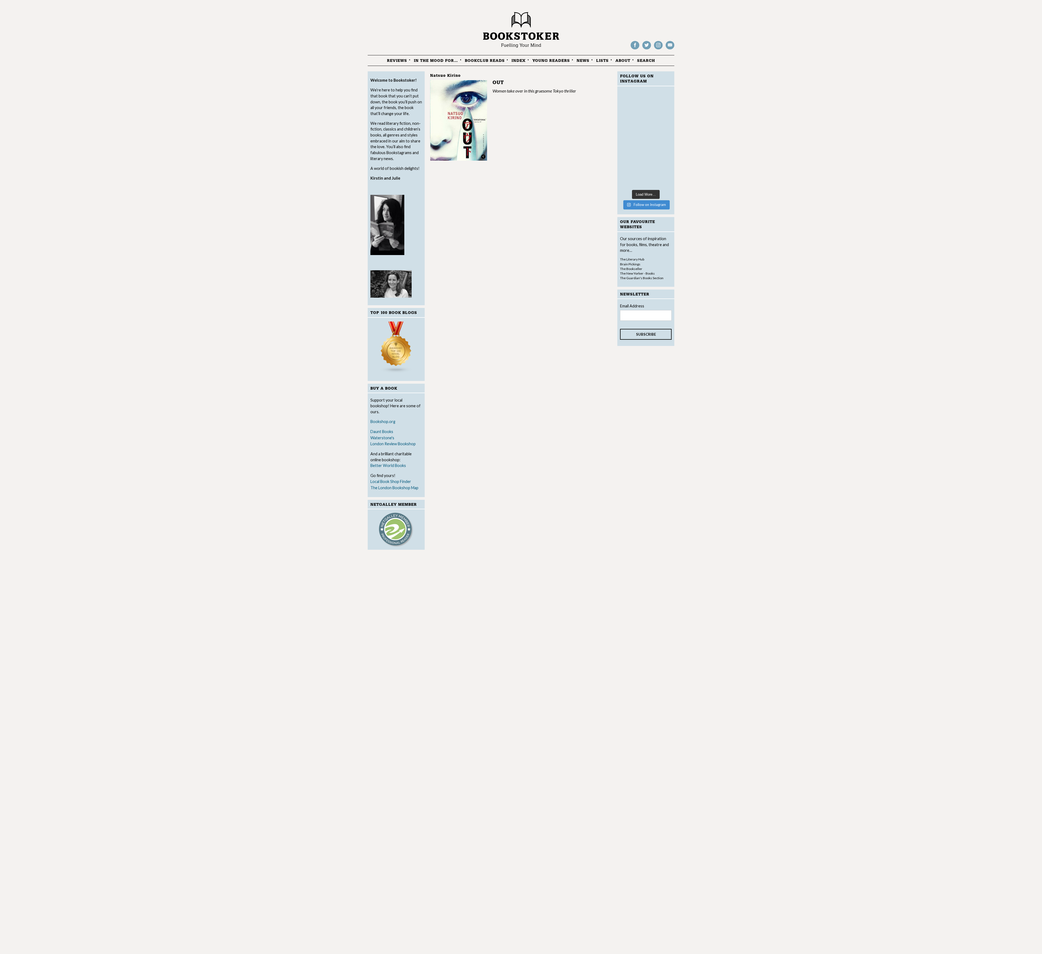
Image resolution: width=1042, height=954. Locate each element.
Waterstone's (382, 437)
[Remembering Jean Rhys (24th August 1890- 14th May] (646, 170)
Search (646, 61)
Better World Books (388, 465)
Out (498, 82)
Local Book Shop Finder (390, 481)
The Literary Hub (632, 259)
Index (519, 61)
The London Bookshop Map (394, 487)
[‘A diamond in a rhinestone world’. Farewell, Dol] (646, 107)
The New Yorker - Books (637, 273)
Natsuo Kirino (445, 76)
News (583, 61)
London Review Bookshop (393, 443)
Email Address (632, 306)
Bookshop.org (382, 421)
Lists (602, 61)
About (622, 61)
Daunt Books (381, 431)
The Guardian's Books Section (641, 278)
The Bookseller (631, 269)
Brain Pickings (630, 264)
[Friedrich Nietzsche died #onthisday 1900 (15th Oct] (646, 138)
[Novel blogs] (396, 348)
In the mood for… (436, 61)
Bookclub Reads (485, 61)
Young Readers (551, 61)
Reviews (397, 61)
